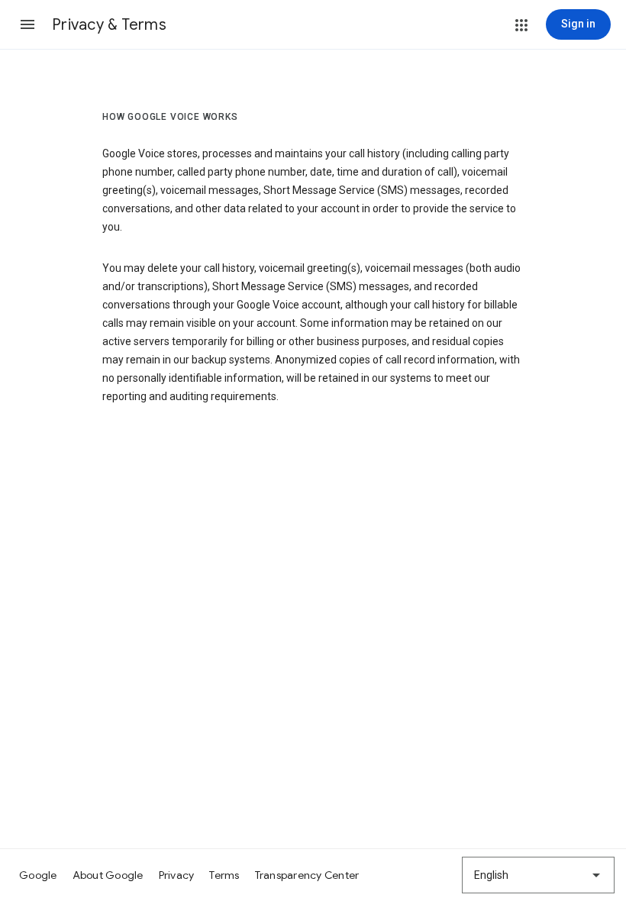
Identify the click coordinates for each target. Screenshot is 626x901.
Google (38, 875)
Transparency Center (307, 875)
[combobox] (538, 875)
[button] (27, 24)
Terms (224, 875)
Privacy (177, 875)
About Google (108, 875)
